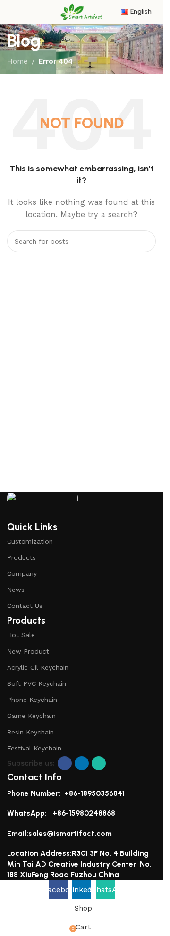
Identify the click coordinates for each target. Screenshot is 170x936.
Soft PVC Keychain (36, 683)
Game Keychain (31, 715)
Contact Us (24, 605)
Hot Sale (21, 635)
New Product (28, 651)
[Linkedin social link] (82, 763)
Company (22, 573)
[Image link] (42, 505)
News (16, 589)
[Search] (145, 241)
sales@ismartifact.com (70, 833)
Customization (30, 541)
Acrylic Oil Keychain (37, 667)
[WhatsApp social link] (99, 763)
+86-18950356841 (94, 793)
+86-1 (61, 813)
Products (21, 557)
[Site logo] (81, 11)
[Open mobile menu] (10, 11)
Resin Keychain (30, 732)
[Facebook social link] (65, 763)
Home (17, 61)
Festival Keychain (34, 748)
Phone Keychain (32, 699)
